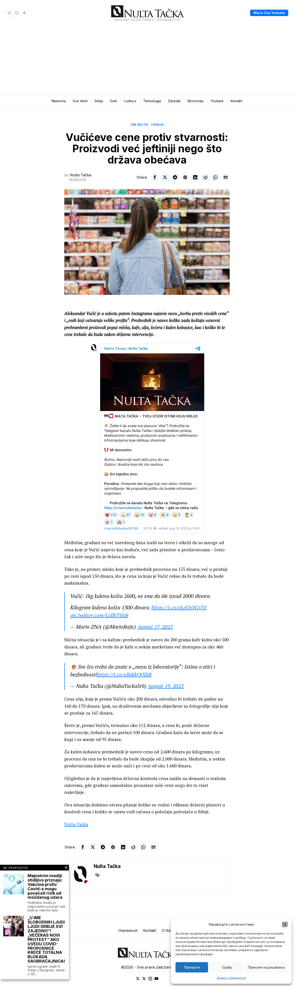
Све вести (139, 124)
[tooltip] (155, 177)
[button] (285, 924)
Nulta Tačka (80, 175)
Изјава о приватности (231, 978)
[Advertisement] (147, 60)
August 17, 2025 (155, 626)
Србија (157, 124)
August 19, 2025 (166, 686)
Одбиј (227, 967)
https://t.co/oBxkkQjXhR (124, 674)
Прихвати (192, 967)
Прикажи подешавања (266, 967)
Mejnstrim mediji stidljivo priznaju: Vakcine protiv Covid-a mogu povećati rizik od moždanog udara (45, 887)
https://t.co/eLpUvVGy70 (178, 607)
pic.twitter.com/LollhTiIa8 (99, 615)
